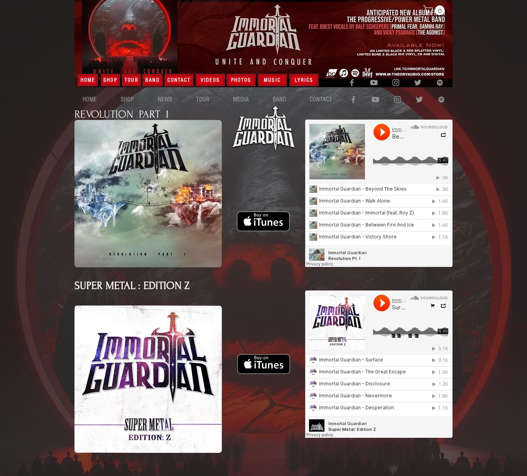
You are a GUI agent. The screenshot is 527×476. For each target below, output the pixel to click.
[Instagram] (395, 82)
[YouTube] (373, 82)
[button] (435, 10)
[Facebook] (351, 82)
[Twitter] (417, 82)
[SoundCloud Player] (379, 193)
